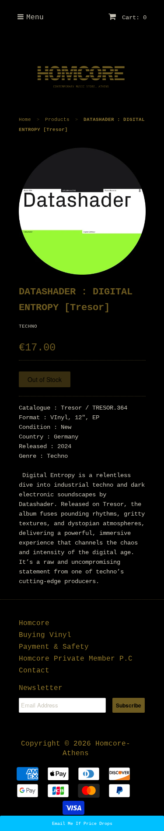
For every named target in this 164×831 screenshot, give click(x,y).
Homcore (34, 623)
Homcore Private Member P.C (76, 659)
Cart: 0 (133, 17)
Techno (28, 326)
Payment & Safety (54, 647)
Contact (34, 671)
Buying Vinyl (45, 635)
